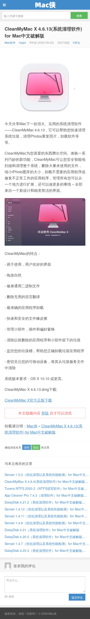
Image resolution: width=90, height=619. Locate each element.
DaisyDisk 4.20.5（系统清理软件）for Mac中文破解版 (43, 536)
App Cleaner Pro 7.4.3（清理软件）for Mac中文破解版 (44, 495)
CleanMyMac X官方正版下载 (28, 400)
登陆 (45, 413)
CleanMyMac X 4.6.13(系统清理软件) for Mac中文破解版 (43, 32)
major (22, 42)
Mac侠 (45, 5)
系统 (36, 447)
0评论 (76, 42)
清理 (26, 447)
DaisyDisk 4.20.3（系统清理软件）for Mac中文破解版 (43, 550)
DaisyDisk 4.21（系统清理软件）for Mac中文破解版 (42, 529)
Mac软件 (10, 42)
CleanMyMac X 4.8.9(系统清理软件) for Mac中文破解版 (45, 481)
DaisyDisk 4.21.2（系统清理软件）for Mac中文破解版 (43, 502)
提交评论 (77, 597)
